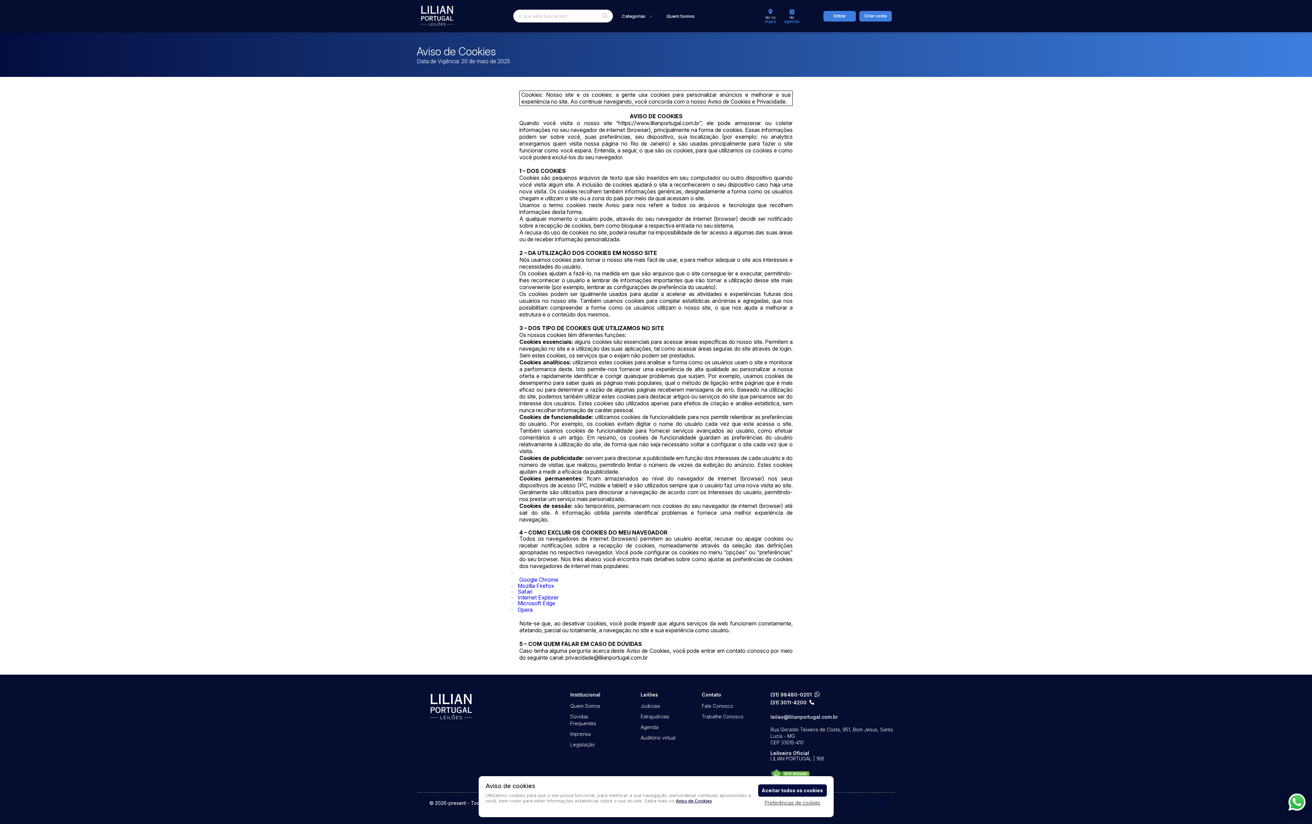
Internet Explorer (538, 597)
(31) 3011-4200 (788, 702)
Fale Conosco (717, 706)
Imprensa (580, 734)
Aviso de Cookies (694, 800)
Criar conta (875, 15)
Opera (525, 609)
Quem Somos (681, 16)
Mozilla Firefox (536, 585)
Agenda (649, 727)
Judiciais (650, 706)
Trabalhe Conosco (722, 716)
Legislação (582, 744)
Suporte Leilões (790, 775)
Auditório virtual (658, 738)
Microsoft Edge (536, 603)
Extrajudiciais (655, 716)
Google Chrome (538, 579)
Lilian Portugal (437, 16)
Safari (525, 591)
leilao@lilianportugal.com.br (804, 717)
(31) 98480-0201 (791, 695)
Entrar (840, 15)
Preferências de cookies (792, 803)
